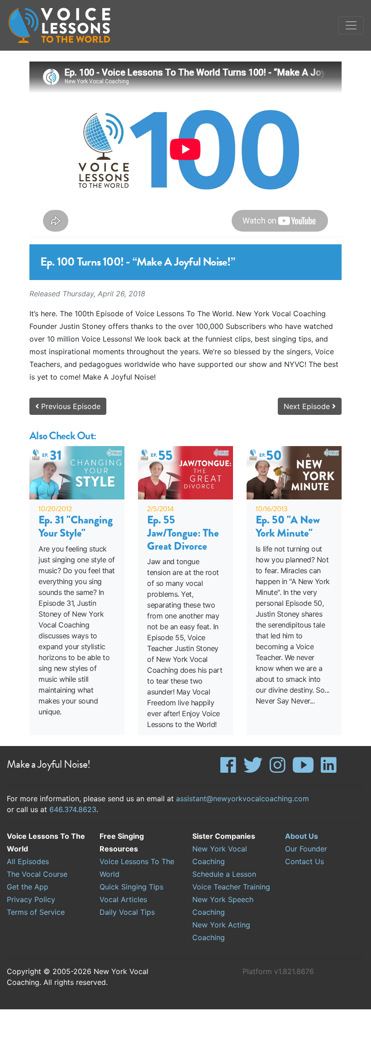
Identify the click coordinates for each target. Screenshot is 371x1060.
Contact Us (304, 861)
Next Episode (308, 406)
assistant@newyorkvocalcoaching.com (242, 798)
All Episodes (28, 861)
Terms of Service (36, 912)
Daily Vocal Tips (127, 912)
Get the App (27, 886)
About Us (301, 836)
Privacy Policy (31, 899)
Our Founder (306, 848)
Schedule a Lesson (224, 874)
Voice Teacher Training (231, 886)
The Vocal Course (37, 874)
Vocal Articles (123, 899)
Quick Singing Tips (131, 886)
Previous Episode (69, 406)
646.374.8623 (72, 809)
